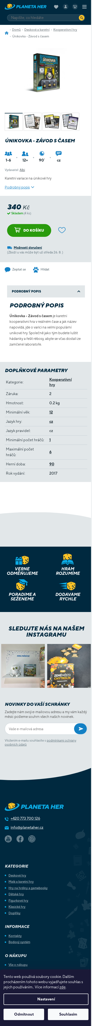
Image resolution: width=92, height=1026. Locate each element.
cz (51, 421)
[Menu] (84, 6)
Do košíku (33, 230)
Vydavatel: (15, 170)
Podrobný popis (17, 187)
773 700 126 (25, 818)
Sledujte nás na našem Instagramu (46, 631)
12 (51, 412)
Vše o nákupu (18, 964)
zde (62, 987)
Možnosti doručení (28, 247)
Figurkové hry (18, 900)
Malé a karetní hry (21, 881)
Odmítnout (24, 1014)
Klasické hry (16, 906)
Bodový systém (19, 942)
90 (51, 464)
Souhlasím (68, 1014)
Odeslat (80, 728)
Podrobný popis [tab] (26, 291)
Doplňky (14, 913)
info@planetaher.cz (27, 827)
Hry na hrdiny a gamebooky (28, 888)
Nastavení (46, 999)
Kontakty (15, 935)
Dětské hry (16, 894)
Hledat (81, 17)
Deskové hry (17, 875)
